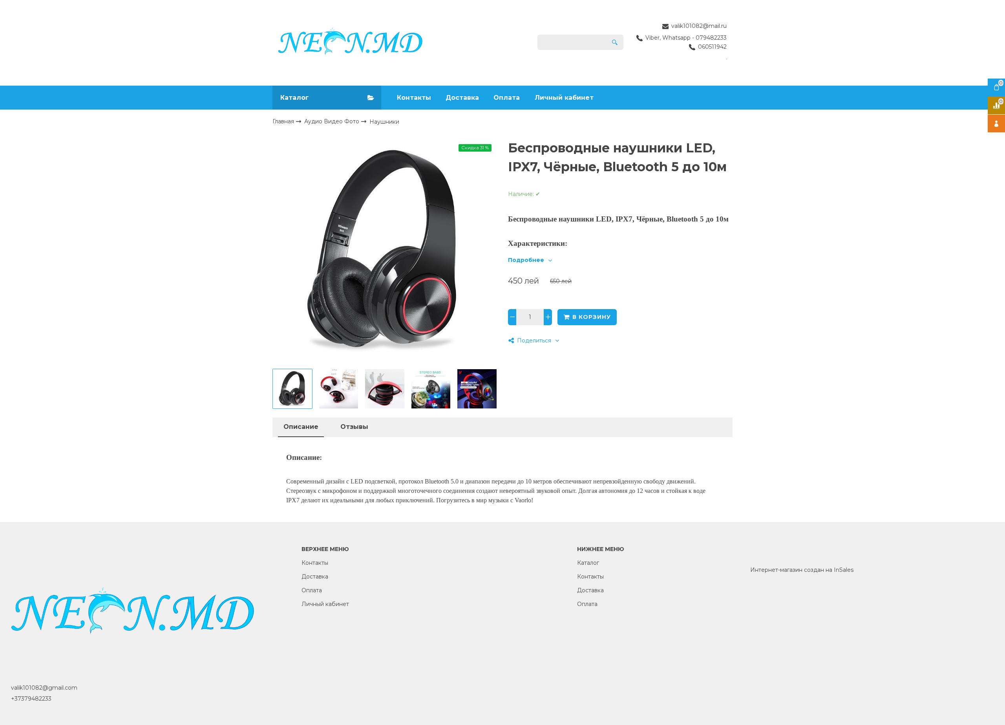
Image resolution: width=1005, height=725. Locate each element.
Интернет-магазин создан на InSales (801, 569)
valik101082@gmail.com (44, 687)
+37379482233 (31, 698)
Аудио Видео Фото (332, 121)
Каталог (588, 562)
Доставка (462, 97)
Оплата (506, 97)
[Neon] (350, 42)
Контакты (414, 97)
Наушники (384, 121)
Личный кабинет (564, 97)
